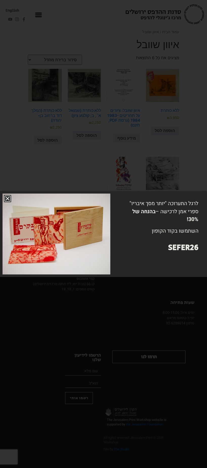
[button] (7, 198)
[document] (103, 234)
